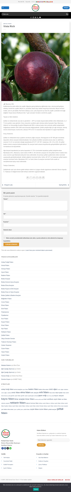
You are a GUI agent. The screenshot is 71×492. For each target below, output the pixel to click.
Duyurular (28, 1)
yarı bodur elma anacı (7, 409)
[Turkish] (52, 1)
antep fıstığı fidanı (7, 389)
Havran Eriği (5, 376)
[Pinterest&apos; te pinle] (40, 177)
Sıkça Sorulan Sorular (8, 338)
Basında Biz (21, 1)
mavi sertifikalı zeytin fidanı (52, 399)
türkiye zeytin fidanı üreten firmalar (34, 406)
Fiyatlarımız (4, 315)
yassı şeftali (17, 409)
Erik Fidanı (4, 308)
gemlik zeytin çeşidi (26, 395)
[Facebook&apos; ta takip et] (31, 17)
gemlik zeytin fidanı (16, 395)
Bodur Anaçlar (5, 279)
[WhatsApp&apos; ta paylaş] (27, 177)
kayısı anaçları (59, 395)
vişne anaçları (64, 406)
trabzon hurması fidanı (32, 403)
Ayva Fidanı (5, 272)
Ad (4, 213)
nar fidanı (64, 399)
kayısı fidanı (7, 399)
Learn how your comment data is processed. (38, 250)
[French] (43, 1)
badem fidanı (33, 389)
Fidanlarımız (5, 312)
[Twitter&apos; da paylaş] (33, 177)
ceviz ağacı (53, 389)
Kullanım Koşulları (43, 461)
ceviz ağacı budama (63, 389)
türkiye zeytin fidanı (56, 403)
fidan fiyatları (59, 392)
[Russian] (49, 1)
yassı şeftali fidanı (25, 409)
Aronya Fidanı (5, 269)
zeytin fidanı (34, 409)
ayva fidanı (25, 389)
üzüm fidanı (43, 409)
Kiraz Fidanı (5, 325)
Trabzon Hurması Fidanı (8, 342)
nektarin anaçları (5, 403)
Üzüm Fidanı (5, 348)
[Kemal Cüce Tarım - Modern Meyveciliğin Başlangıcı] (35, 8)
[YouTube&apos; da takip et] (40, 17)
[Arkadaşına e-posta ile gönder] (37, 177)
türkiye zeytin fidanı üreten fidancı (17, 406)
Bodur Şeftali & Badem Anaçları (11, 295)
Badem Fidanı (5, 275)
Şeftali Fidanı (7, 23)
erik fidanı (44, 392)
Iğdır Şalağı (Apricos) (7, 369)
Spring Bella (63, 185)
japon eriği (42, 395)
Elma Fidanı (5, 305)
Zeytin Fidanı (5, 355)
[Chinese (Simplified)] (38, 1)
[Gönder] (67, 14)
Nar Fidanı (4, 328)
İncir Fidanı (4, 318)
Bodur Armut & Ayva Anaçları (10, 282)
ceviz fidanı (15, 392)
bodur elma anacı (44, 389)
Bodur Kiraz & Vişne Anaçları (10, 292)
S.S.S (33, 1)
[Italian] (46, 1)
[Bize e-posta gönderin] (35, 17)
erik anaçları (35, 392)
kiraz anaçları (20, 399)
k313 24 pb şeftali (50, 395)
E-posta (6, 221)
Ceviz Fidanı (5, 302)
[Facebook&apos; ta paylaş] (30, 177)
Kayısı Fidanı (5, 322)
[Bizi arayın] (37, 17)
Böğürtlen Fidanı (6, 298)
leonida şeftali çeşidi (39, 399)
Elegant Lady (8, 185)
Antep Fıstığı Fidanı (7, 262)
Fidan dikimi (52, 392)
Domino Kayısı (5, 379)
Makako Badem (6, 365)
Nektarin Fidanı (6, 332)
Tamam (36, 489)
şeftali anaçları (52, 409)
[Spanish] (50, 1)
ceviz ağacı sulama (6, 392)
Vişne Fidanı (5, 352)
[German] (44, 1)
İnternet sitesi (7, 229)
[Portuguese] (47, 1)
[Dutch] (39, 1)
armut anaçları (18, 389)
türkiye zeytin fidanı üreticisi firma (52, 406)
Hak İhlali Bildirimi (43, 457)
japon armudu (34, 395)
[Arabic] (36, 1)
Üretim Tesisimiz (6, 345)
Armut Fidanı (5, 265)
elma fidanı (25, 392)
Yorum (5, 199)
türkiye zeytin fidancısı (44, 403)
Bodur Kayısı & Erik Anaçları (10, 288)
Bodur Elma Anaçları (7, 285)
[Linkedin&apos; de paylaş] (43, 177)
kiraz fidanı (30, 399)
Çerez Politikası (43, 464)
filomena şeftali (7, 395)
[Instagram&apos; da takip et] (33, 17)
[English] (41, 1)
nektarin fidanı (18, 402)
